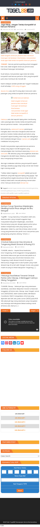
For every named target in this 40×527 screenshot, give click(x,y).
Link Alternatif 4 (20, 430)
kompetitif (21, 173)
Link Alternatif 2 (20, 422)
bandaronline (21, 188)
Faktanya (4, 119)
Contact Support (20, 2)
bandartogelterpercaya (8, 191)
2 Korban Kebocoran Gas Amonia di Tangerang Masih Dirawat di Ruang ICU (18, 243)
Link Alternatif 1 (20, 418)
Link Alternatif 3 (20, 426)
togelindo (26, 193)
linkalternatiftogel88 (7, 193)
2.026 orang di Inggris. (18, 86)
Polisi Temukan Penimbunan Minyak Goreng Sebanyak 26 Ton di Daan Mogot (6, 311)
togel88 (20, 193)
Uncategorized (5, 22)
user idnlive (19, 29)
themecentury (32, 522)
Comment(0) (30, 29)
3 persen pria (25, 139)
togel (15, 193)
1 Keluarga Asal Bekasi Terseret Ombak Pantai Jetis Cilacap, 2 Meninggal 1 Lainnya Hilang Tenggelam (19, 277)
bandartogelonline (32, 188)
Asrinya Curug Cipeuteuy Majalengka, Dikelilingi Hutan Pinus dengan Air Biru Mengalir (17, 208)
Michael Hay (24, 183)
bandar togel (12, 188)
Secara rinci (5, 91)
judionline (26, 191)
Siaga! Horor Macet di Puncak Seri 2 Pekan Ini (35, 311)
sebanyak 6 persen (17, 129)
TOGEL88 (4, 64)
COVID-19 (20, 191)
